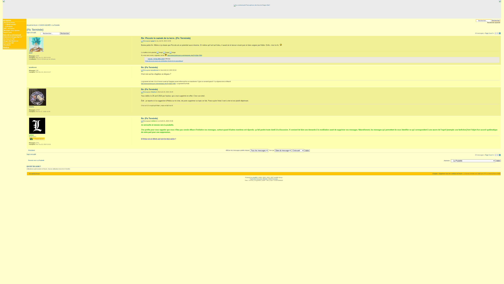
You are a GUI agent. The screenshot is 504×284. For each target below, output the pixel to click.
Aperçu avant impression (32, 20)
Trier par (272, 150)
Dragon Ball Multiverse (11, 41)
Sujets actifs (8, 32)
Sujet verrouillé (31, 32)
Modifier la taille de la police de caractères (28, 20)
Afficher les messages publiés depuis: (238, 150)
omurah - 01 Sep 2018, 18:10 (156, 59)
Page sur (489, 33)
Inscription (11, 28)
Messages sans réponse (12, 30)
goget (153, 41)
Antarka (153, 92)
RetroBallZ (7, 45)
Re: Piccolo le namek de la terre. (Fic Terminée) (166, 38)
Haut (499, 63)
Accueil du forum (9, 22)
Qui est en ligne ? (34, 166)
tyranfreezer (155, 70)
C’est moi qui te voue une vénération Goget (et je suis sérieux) (164, 61)
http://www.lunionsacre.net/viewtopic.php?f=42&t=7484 (158, 83)
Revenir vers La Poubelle (36, 160)
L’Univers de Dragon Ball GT (13, 37)
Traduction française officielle (258, 179)
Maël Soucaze (273, 179)
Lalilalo (153, 121)
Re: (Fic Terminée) (149, 67)
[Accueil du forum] (252, 5)
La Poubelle (9, 26)
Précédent (31, 150)
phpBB (255, 177)
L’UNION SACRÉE (10, 24)
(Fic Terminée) (35, 29)
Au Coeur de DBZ (9, 39)
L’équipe (434, 173)
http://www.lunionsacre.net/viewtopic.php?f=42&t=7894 (184, 55)
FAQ (5, 28)
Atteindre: (447, 160)
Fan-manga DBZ (9, 43)
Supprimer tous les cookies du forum (450, 173)
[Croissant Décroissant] (301, 150)
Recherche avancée (493, 22)
